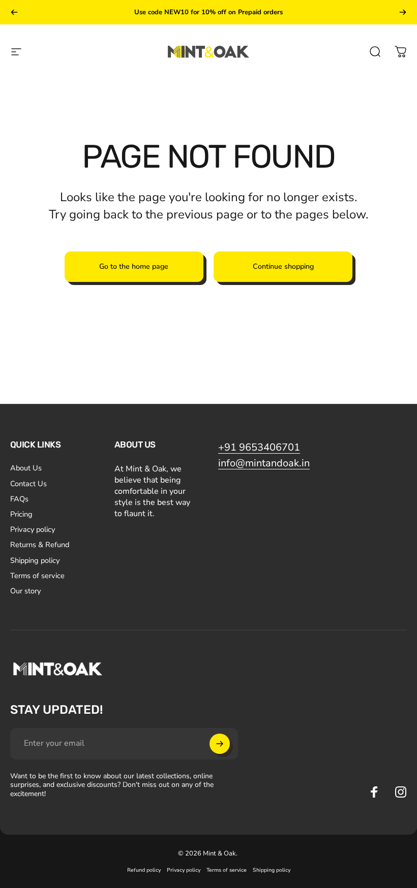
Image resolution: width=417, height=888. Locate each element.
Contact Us (28, 483)
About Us (26, 467)
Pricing (21, 514)
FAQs (19, 498)
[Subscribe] (220, 744)
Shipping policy (34, 560)
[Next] (403, 12)
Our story (25, 590)
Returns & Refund (39, 544)
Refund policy (144, 870)
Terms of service (37, 575)
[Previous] (14, 12)
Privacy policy (32, 529)
